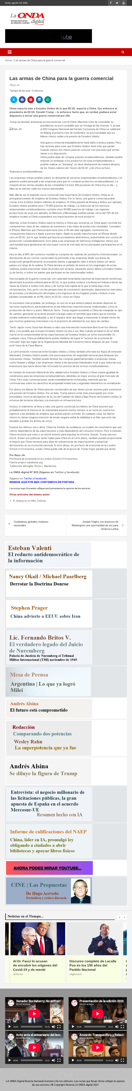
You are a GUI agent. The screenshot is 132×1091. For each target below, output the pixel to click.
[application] (34, 1013)
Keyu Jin (15, 85)
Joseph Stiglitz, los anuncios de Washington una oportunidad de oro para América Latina (95, 525)
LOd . (73, 978)
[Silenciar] (53, 1026)
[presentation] (119, 917)
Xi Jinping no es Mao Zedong (29, 500)
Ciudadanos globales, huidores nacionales (31, 523)
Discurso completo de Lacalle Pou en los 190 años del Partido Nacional (36, 965)
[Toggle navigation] (9, 52)
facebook (72, 472)
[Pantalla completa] (59, 1026)
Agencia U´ (20, 974)
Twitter (59, 472)
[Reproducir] (9, 1026)
